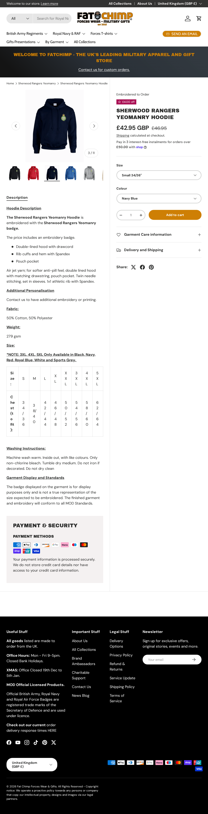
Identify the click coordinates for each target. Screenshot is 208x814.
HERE (52, 730)
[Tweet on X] (133, 267)
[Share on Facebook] (142, 267)
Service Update (122, 678)
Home (10, 83)
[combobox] (39, 18)
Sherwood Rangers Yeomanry (37, 83)
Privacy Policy (121, 655)
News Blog (80, 695)
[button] (199, 18)
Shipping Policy (122, 686)
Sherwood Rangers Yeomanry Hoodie (84, 83)
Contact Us (81, 686)
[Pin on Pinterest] (151, 267)
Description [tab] (17, 197)
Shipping (122, 135)
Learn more (49, 3)
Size (119, 165)
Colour (121, 188)
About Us (144, 3)
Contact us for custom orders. (104, 69)
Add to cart (175, 215)
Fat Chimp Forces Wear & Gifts (37, 786)
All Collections (120, 3)
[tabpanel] (54, 356)
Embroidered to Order (132, 94)
